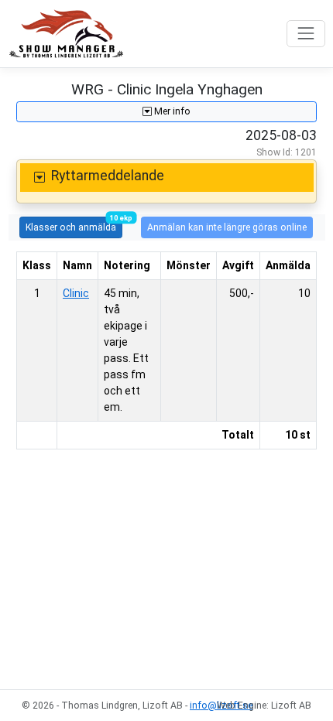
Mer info (171, 111)
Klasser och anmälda (74, 225)
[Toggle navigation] (305, 33)
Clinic (76, 293)
